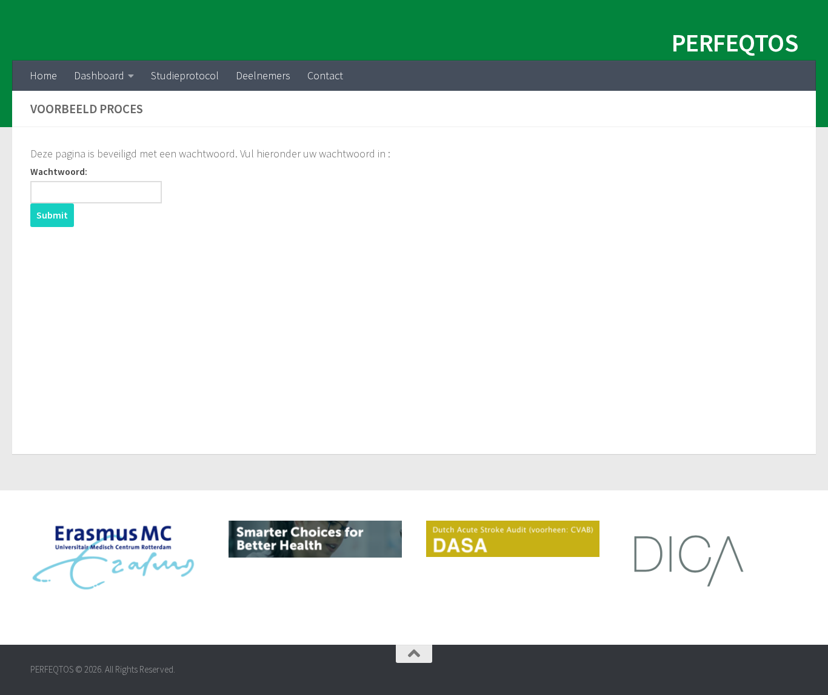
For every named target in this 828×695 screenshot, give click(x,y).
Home (43, 75)
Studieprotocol (185, 75)
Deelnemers (263, 75)
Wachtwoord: (58, 171)
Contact (325, 75)
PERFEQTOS (735, 42)
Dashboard (99, 75)
